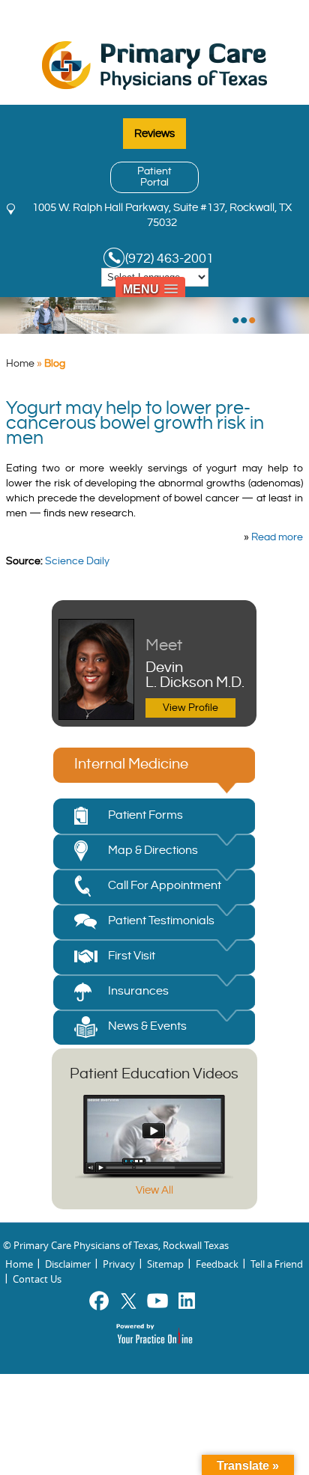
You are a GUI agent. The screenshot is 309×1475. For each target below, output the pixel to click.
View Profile (190, 708)
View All (154, 1190)
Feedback (217, 1264)
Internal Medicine (131, 764)
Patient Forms (145, 815)
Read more (277, 537)
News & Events (147, 1026)
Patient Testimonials (161, 920)
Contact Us (37, 1279)
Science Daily (77, 561)
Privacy (119, 1264)
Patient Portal (154, 177)
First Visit (131, 956)
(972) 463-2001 (169, 258)
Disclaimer (68, 1264)
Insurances (138, 991)
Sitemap (165, 1264)
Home (20, 363)
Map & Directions (153, 850)
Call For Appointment (164, 885)
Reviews (154, 133)
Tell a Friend (276, 1264)
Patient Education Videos (154, 1074)
